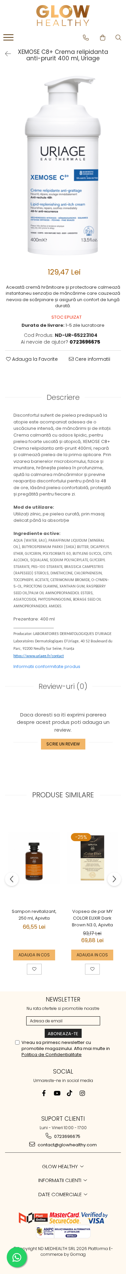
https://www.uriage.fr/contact (38, 656)
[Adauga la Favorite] (34, 969)
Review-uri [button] (63, 686)
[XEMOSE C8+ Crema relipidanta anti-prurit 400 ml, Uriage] (63, 165)
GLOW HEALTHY (60, 1166)
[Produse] (9, 39)
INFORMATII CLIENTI (60, 1180)
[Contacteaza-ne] (85, 37)
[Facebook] (44, 1093)
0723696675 (66, 1136)
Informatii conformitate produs (46, 666)
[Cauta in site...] (118, 37)
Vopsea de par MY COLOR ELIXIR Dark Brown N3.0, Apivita (92, 918)
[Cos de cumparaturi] (102, 37)
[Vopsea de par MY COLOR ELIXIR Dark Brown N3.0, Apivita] (92, 858)
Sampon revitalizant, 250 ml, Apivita (34, 914)
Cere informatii (92, 359)
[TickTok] (69, 1093)
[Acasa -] (63, 15)
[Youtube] (56, 1093)
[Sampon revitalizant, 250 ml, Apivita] (34, 858)
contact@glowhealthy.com (67, 1145)
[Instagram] (82, 1093)
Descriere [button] (63, 397)
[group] (63, 165)
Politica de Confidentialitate (52, 1054)
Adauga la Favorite (34, 359)
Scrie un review (63, 744)
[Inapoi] (5, 54)
